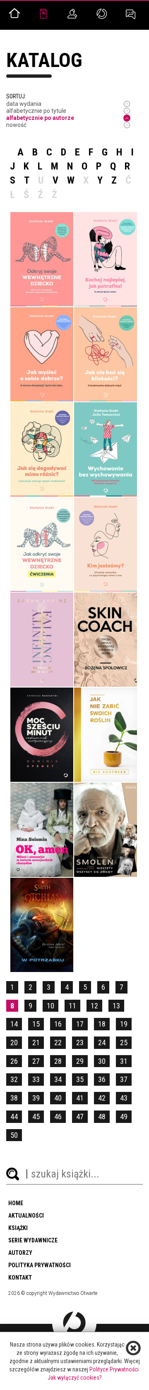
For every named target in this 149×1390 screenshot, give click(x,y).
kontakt (20, 1277)
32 (14, 1079)
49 (123, 1116)
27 (36, 1061)
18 (102, 1024)
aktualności (26, 1215)
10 (50, 1005)
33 (36, 1079)
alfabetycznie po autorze (40, 118)
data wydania (23, 103)
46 (58, 1116)
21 (36, 1042)
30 (102, 1061)
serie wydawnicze (33, 1240)
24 (102, 1042)
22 (58, 1042)
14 (14, 1024)
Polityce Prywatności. (114, 1369)
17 (80, 1024)
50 (14, 1135)
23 (80, 1042)
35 (80, 1079)
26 (14, 1061)
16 (58, 1024)
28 (58, 1061)
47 (80, 1116)
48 (102, 1116)
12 (94, 1005)
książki (18, 1228)
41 (80, 1098)
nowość (16, 125)
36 (102, 1079)
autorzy (20, 1252)
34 (58, 1079)
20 (14, 1042)
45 (36, 1116)
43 (123, 1098)
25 (123, 1042)
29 (80, 1061)
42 (102, 1098)
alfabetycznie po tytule (36, 110)
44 (14, 1116)
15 (36, 1024)
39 (36, 1098)
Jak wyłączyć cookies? (75, 1377)
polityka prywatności (39, 1265)
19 (123, 1024)
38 (14, 1098)
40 (58, 1098)
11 (72, 1005)
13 (116, 1005)
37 (123, 1079)
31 (123, 1061)
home (15, 1203)
